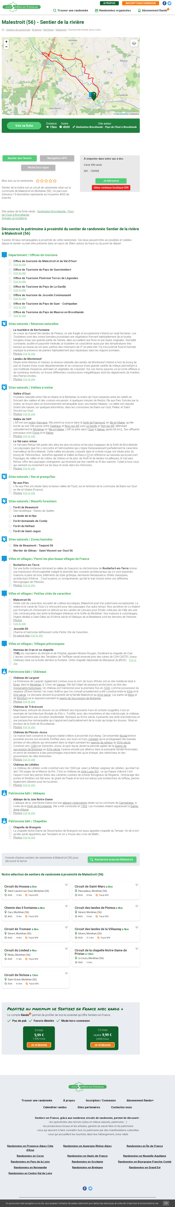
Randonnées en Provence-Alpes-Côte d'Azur (30, 1148)
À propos (109, 3)
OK (166, 1203)
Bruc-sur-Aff (72, 426)
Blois (131, 694)
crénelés (93, 739)
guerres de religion (102, 742)
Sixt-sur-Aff (107, 426)
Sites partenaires (89, 1107)
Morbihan (48, 29)
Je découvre (111, 180)
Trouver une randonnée (72, 10)
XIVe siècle (53, 749)
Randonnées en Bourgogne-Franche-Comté (144, 1161)
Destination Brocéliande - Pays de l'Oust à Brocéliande (106, 127)
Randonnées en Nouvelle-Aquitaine (144, 1155)
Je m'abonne (39, 1045)
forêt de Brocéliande (39, 806)
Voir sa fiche (24, 125)
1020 (107, 688)
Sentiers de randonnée (18, 29)
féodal (123, 735)
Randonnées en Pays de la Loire (30, 1161)
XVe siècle (19, 694)
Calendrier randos (55, 1107)
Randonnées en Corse (30, 1155)
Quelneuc (55, 426)
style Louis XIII (90, 771)
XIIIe (130, 691)
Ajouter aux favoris (20, 158)
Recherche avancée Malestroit (114, 859)
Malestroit (61, 29)
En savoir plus (21, 635)
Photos (17, 353)
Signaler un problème (14, 218)
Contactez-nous (121, 1107)
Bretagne (37, 29)
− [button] (6, 47)
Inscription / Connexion (101, 1100)
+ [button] (6, 42)
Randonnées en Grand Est (144, 1167)
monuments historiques (27, 688)
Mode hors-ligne (38, 167)
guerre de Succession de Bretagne (80, 698)
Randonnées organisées (115, 10)
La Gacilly (91, 426)
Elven (16, 684)
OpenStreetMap (122, 113)
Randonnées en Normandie (30, 1167)
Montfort (22, 698)
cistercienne (79, 802)
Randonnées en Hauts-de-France (87, 1155)
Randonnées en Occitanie (87, 1161)
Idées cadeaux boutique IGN (111, 187)
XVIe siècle (123, 742)
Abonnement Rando (154, 10)
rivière (32, 422)
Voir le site (19, 264)
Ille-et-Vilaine (117, 422)
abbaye (67, 802)
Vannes (61, 684)
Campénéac (126, 802)
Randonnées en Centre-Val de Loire (30, 1173)
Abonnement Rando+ (140, 1100)
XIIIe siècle (104, 694)
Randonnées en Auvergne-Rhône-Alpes (87, 1146)
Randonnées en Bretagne (87, 1167)
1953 (84, 806)
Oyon (36, 432)
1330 (33, 746)
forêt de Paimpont (94, 422)
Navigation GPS (57, 158)
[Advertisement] (71, 144)
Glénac (101, 429)
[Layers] (134, 43)
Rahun (49, 432)
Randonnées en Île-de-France (145, 1146)
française (42, 422)
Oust (91, 429)
